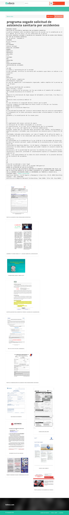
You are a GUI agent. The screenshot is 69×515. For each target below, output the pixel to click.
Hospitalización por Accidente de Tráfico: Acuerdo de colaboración (22, 312)
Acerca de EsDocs (44, 512)
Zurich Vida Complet (44, 468)
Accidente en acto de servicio (16, 453)
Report (51, 16)
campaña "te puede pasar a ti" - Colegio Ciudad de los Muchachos (22, 253)
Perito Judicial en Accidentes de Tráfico (43, 489)
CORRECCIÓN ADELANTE (44, 431)
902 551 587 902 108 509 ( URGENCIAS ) (16, 348)
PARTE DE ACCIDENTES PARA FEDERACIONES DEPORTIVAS (18, 217)
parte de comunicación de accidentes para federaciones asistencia (22, 382)
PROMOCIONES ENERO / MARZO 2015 (16, 275)
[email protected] (23, 173)
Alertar (61, 512)
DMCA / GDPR (54, 512)
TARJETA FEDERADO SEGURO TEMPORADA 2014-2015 (17, 474)
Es (9, 3)
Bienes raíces (10, 16)
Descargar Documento (16, 416)
